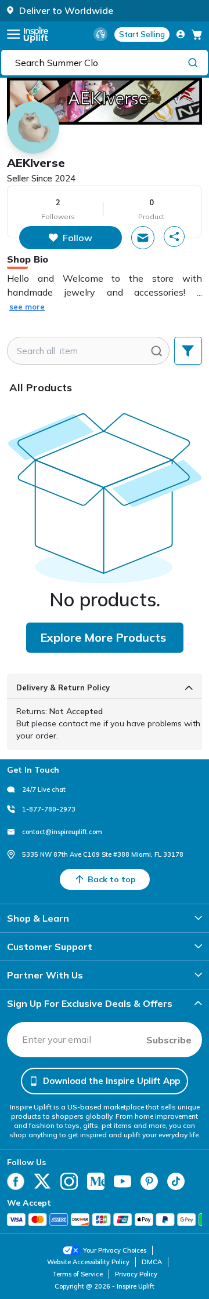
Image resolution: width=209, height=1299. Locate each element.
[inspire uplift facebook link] (15, 1181)
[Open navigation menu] (13, 34)
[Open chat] (142, 237)
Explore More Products (103, 637)
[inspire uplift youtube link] (122, 1181)
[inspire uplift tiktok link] (176, 1181)
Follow (77, 237)
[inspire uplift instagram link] (69, 1181)
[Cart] (197, 34)
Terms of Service (77, 1274)
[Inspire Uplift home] (36, 34)
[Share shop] (174, 236)
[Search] (193, 62)
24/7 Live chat (44, 789)
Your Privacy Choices (114, 1250)
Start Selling (142, 34)
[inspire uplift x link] (42, 1181)
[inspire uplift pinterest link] (149, 1181)
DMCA (152, 1262)
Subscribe (169, 1040)
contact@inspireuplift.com (62, 832)
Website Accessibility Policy (88, 1262)
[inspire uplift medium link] (96, 1181)
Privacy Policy (136, 1274)
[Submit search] (156, 350)
